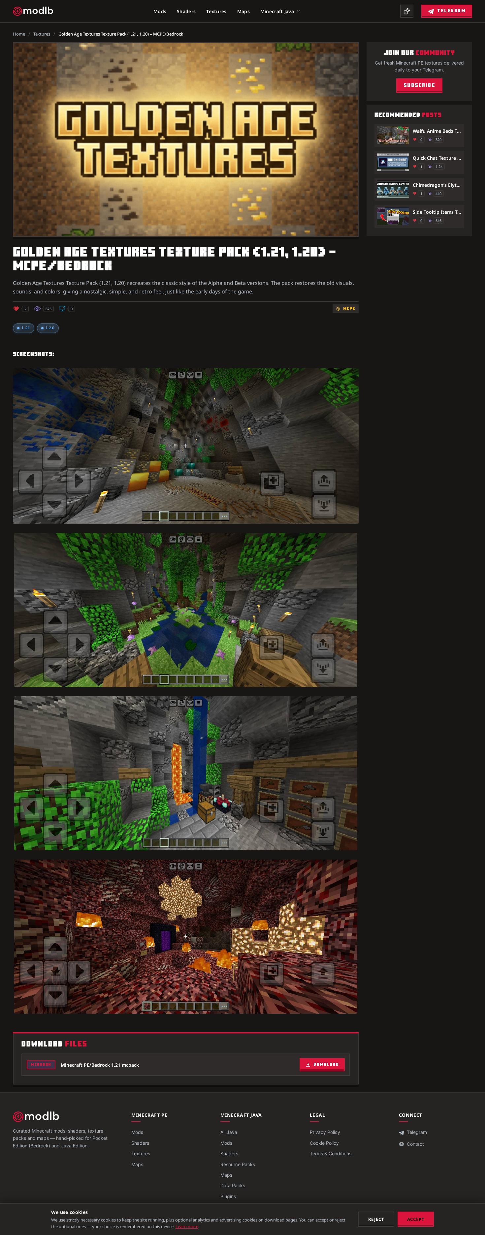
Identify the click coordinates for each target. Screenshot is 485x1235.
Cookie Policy (324, 1143)
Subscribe (420, 85)
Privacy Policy (325, 1132)
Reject (376, 1219)
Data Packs (232, 1185)
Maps (243, 11)
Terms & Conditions (330, 1153)
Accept (416, 1219)
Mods (159, 11)
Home (19, 34)
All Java (228, 1132)
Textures (216, 11)
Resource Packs (237, 1164)
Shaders (186, 11)
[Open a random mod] (406, 11)
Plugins (228, 1196)
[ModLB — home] (33, 11)
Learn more (187, 1226)
